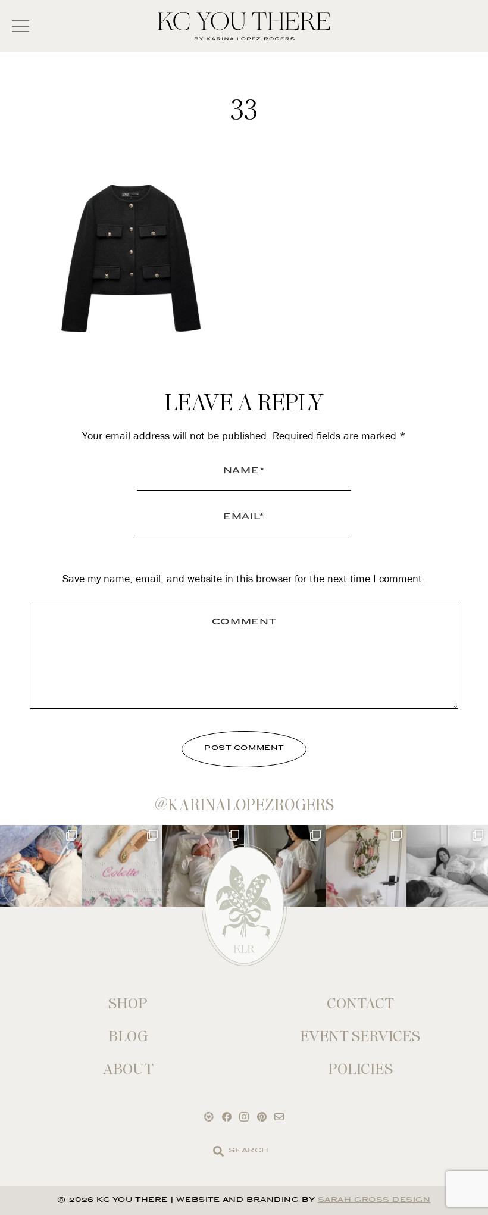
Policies (360, 1068)
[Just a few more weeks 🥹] (447, 866)
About (128, 1068)
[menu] (20, 26)
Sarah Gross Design (374, 1200)
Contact (360, 1003)
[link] (218, 1151)
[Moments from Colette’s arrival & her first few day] (41, 866)
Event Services (360, 1036)
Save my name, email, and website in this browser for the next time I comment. (243, 578)
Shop (128, 1003)
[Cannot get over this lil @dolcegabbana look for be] (366, 866)
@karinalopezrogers (244, 805)
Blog (128, 1036)
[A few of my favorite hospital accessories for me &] (122, 866)
